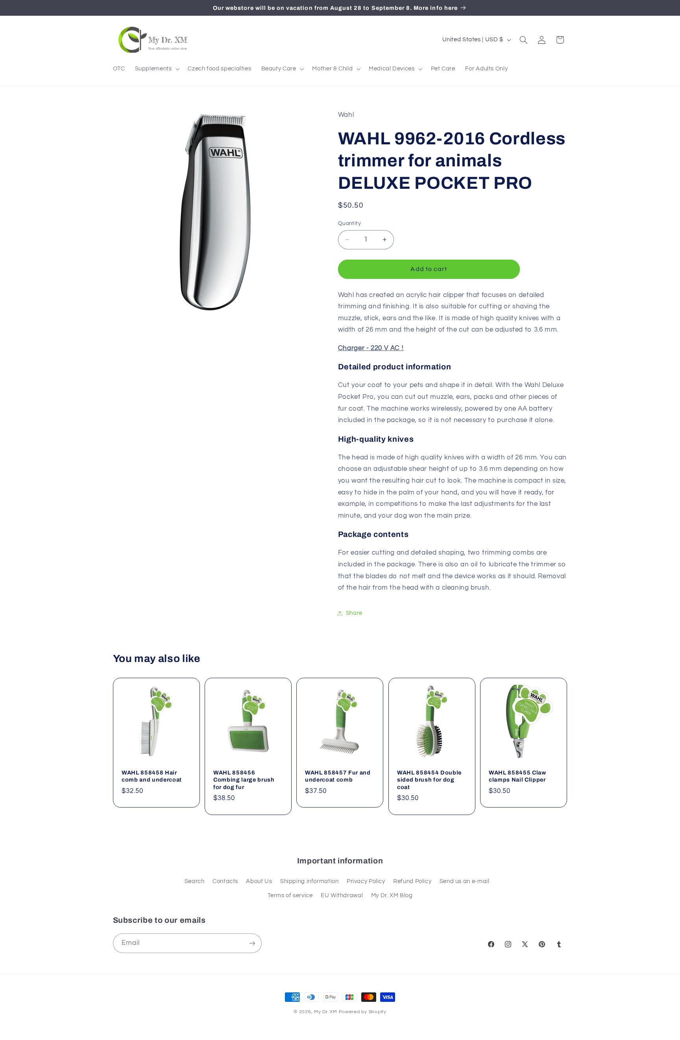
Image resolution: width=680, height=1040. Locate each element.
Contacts (225, 881)
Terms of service (290, 895)
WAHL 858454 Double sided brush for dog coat (429, 779)
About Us (259, 881)
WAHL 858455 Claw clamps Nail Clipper (517, 776)
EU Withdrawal (342, 895)
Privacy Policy (366, 881)
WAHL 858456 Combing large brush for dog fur (244, 779)
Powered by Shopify (362, 1012)
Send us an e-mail (465, 881)
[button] (156, 68)
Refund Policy (412, 881)
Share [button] (354, 613)
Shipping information (309, 881)
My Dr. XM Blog (392, 895)
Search (195, 881)
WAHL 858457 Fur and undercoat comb (338, 776)
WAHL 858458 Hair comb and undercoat (152, 776)
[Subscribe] (252, 943)
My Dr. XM (326, 1012)
